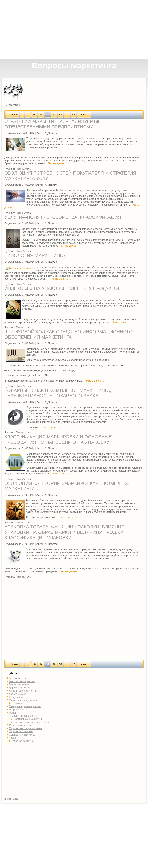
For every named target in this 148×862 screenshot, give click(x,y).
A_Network (51, 133)
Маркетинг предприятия (23, 700)
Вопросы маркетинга (74, 65)
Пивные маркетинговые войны (31, 722)
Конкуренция (16, 697)
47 (41, 114)
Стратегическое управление (25, 728)
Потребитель (23, 168)
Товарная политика (22, 740)
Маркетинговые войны (24, 715)
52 (73, 114)
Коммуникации (17, 693)
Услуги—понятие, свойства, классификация (62, 217)
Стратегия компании (21, 731)
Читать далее (57, 163)
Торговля (16, 703)
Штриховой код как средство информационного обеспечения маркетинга (68, 334)
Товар (12, 737)
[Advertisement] (74, 29)
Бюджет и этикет (19, 684)
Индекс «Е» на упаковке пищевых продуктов (62, 288)
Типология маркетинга (34, 255)
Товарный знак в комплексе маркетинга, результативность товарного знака (57, 393)
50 (60, 114)
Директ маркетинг (19, 687)
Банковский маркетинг (22, 681)
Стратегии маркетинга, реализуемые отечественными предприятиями (52, 124)
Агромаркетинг (17, 678)
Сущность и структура (22, 734)
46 (34, 114)
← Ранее (12, 114)
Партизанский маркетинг (28, 718)
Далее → (84, 114)
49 (54, 114)
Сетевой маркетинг (20, 725)
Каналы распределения (23, 690)
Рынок (12, 712)
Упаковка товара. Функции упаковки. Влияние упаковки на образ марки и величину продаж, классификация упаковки (64, 532)
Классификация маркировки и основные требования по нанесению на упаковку (58, 439)
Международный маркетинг (25, 706)
